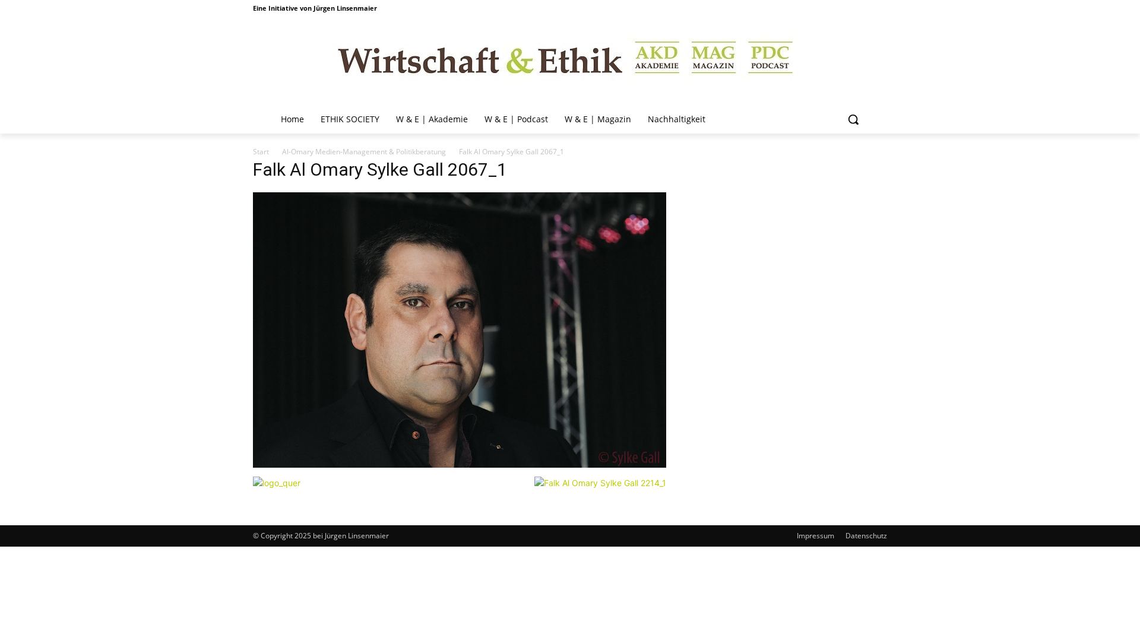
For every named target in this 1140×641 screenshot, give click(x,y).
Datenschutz (866, 536)
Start (261, 152)
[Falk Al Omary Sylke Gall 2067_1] (459, 464)
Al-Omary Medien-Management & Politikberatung (364, 152)
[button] (853, 119)
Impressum (815, 536)
